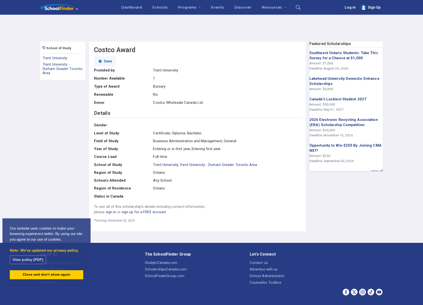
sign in (111, 212)
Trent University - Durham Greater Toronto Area (62, 68)
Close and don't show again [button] (46, 274)
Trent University (55, 58)
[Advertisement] (211, 28)
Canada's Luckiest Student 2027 (337, 99)
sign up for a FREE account (144, 212)
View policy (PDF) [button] (27, 260)
